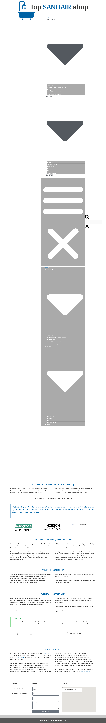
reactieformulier (20, 657)
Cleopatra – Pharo (52, 164)
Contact (49, 175)
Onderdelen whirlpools (54, 94)
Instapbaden (51, 90)
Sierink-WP (63, 720)
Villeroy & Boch (51, 173)
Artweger (50, 162)
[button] (63, 222)
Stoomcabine (51, 85)
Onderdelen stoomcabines (55, 92)
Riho (48, 171)
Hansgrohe (50, 166)
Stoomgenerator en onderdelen (56, 88)
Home (48, 17)
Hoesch (49, 169)
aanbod (46, 653)
